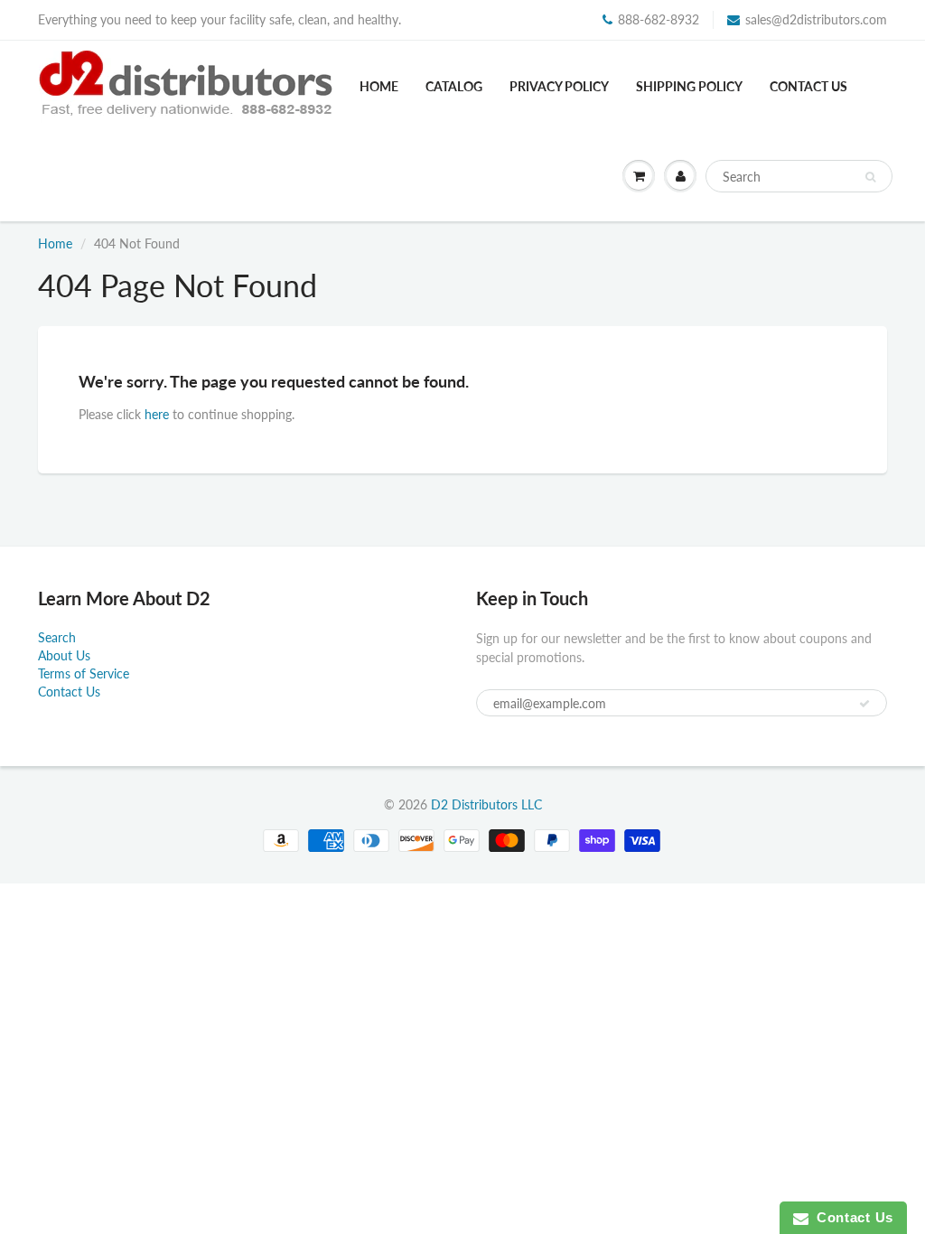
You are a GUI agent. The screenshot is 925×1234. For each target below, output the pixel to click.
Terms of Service (83, 673)
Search (57, 637)
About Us (64, 655)
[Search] (870, 177)
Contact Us (808, 86)
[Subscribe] (864, 703)
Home (379, 86)
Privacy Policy (559, 86)
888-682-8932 (658, 19)
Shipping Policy (689, 86)
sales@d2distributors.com (816, 19)
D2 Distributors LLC (486, 804)
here (157, 414)
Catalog (453, 86)
